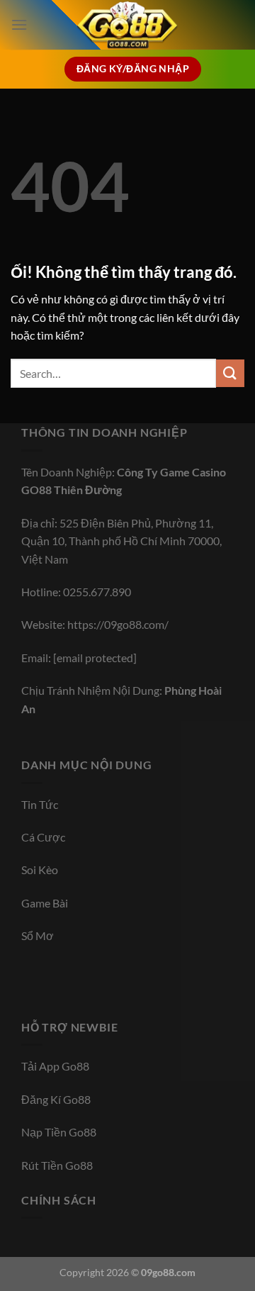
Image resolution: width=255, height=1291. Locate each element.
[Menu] (19, 24)
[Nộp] (230, 373)
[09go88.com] (127, 25)
